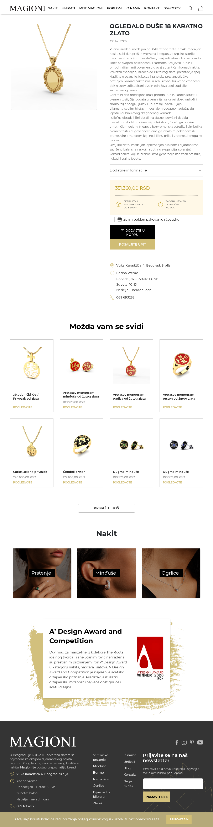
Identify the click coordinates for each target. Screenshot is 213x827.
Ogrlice (170, 573)
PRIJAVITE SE (157, 797)
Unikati (68, 8)
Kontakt (152, 8)
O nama (133, 8)
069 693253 (173, 8)
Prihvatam (179, 819)
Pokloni (114, 8)
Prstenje (41, 573)
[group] (54, 67)
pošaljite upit (132, 244)
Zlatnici (98, 803)
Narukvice (101, 779)
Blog (127, 768)
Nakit (53, 8)
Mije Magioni (91, 8)
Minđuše (105, 573)
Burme (98, 772)
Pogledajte (22, 407)
